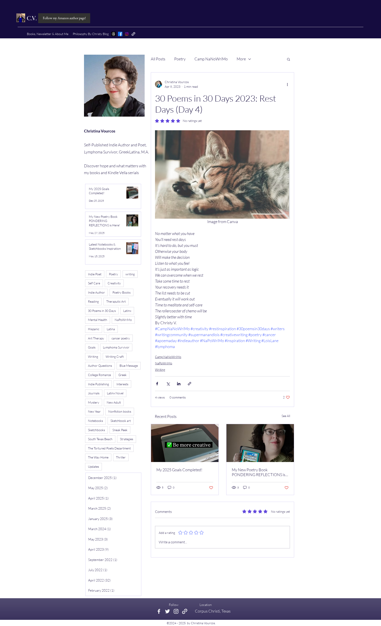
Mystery (93, 402)
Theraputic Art (116, 301)
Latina (111, 329)
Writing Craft (115, 356)
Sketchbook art (120, 421)
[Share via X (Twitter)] (168, 384)
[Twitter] (167, 611)
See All (286, 416)
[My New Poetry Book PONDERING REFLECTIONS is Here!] (260, 443)
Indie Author (96, 292)
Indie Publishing (98, 384)
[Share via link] (189, 384)
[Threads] (113, 34)
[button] (288, 59)
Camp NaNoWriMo (211, 58)
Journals (93, 393)
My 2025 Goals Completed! (179, 469)
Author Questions (100, 365)
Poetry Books (121, 292)
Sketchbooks (96, 430)
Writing (160, 369)
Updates (93, 466)
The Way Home (98, 457)
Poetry (180, 58)
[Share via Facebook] (157, 384)
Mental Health (97, 320)
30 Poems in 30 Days (102, 311)
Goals (91, 347)
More (241, 58)
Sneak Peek (119, 430)
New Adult (114, 402)
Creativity (114, 283)
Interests (122, 384)
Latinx (127, 311)
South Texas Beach (100, 439)
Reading (93, 301)
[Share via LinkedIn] (179, 384)
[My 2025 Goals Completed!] (185, 443)
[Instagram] (127, 34)
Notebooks (95, 421)
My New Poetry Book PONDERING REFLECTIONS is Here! (258, 472)
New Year (94, 411)
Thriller (121, 457)
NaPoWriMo (163, 363)
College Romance (99, 375)
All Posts (158, 58)
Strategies (126, 439)
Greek (122, 375)
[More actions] (287, 84)
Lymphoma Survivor (116, 347)
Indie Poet (94, 274)
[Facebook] (120, 34)
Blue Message (129, 365)
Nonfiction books (119, 411)
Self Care (94, 283)
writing (130, 274)
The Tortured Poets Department (109, 448)
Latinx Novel (115, 393)
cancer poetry (121, 338)
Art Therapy (96, 338)
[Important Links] (184, 611)
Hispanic (93, 329)
